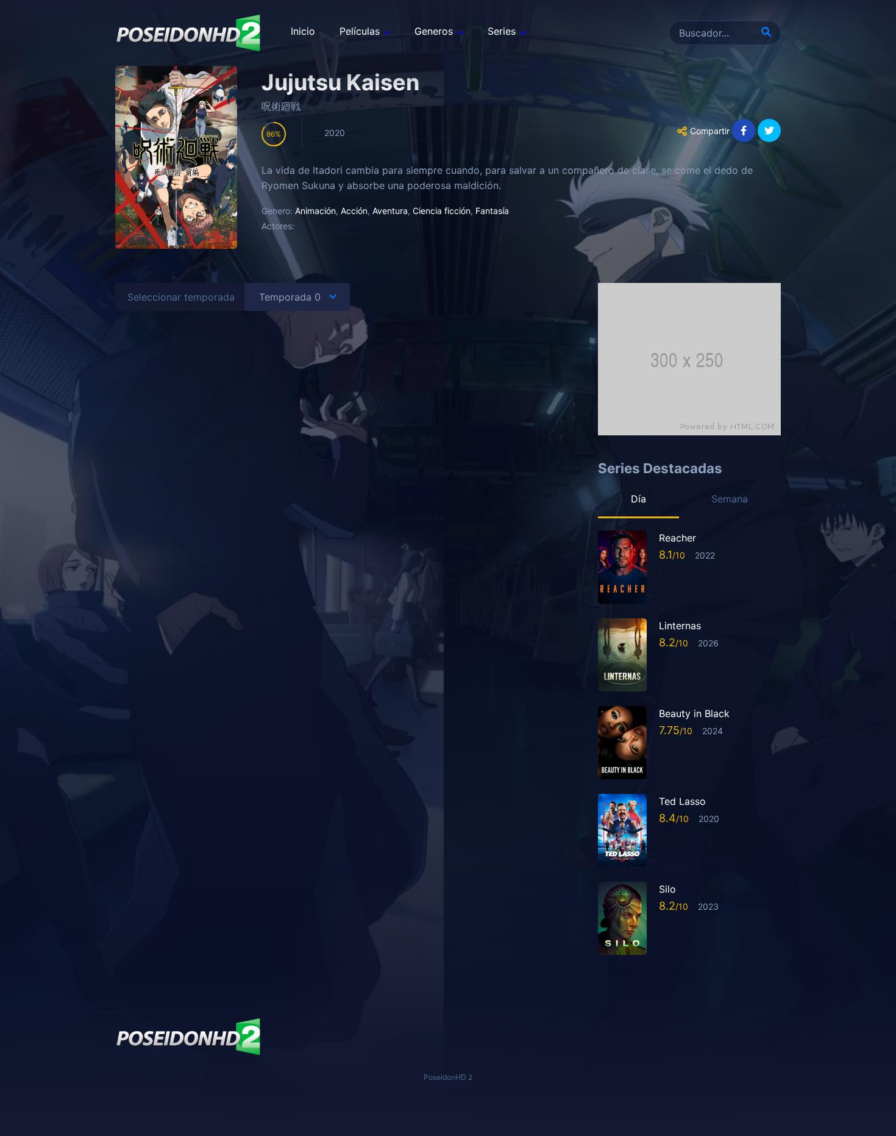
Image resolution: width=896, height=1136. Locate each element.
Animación (315, 210)
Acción (354, 210)
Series (502, 31)
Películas (360, 31)
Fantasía (492, 210)
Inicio (303, 31)
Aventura (390, 210)
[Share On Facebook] (743, 130)
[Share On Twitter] (769, 130)
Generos (433, 31)
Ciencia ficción (442, 210)
